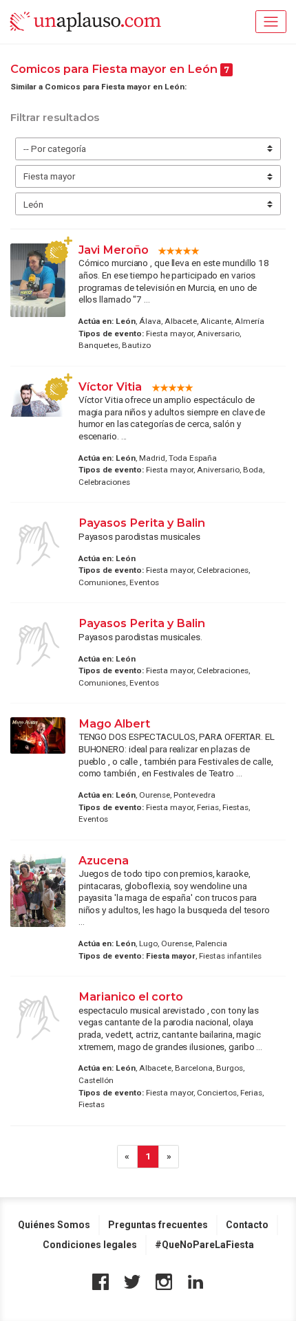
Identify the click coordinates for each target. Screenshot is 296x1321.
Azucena (103, 860)
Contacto (247, 1224)
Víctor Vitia (111, 386)
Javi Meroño (113, 249)
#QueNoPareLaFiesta (204, 1244)
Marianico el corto (130, 996)
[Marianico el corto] (37, 1017)
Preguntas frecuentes (158, 1224)
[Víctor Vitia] (37, 398)
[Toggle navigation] (270, 21)
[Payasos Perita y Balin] (37, 543)
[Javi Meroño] (37, 280)
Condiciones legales (90, 1244)
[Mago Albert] (37, 735)
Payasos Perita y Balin (141, 523)
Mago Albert (114, 723)
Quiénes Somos (54, 1224)
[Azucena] (37, 891)
